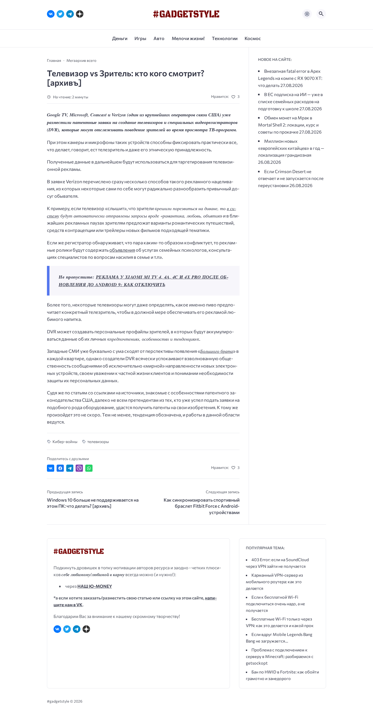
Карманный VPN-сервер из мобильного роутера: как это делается (274, 582)
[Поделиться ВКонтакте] (50, 468)
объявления (122, 250)
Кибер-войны (65, 441)
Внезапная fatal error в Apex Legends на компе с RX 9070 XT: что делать (290, 78)
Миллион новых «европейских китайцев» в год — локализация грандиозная (291, 148)
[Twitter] (60, 14)
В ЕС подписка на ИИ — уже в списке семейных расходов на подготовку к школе (290, 101)
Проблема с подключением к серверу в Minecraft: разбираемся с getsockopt (279, 656)
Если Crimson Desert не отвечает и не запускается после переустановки (291, 178)
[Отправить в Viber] (79, 468)
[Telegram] (70, 14)
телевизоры (98, 441)
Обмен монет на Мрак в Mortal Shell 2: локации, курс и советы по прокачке (288, 124)
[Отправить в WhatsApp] (89, 468)
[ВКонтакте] (51, 14)
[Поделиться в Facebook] (60, 468)
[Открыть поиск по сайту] (321, 14)
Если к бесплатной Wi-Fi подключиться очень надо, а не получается (275, 604)
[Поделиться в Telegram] (70, 468)
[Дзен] (79, 14)
